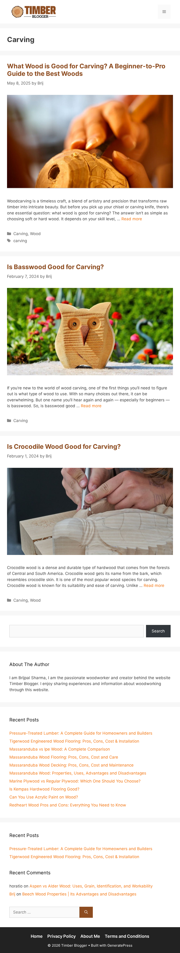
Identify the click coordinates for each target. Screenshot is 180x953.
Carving (20, 233)
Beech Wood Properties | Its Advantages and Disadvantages (79, 894)
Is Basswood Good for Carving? (55, 267)
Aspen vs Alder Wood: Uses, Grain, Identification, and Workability (91, 886)
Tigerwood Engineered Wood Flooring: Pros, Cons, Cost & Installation (74, 741)
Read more (131, 219)
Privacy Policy (61, 936)
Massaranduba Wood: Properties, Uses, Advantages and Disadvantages (77, 773)
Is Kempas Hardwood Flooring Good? (44, 789)
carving (20, 240)
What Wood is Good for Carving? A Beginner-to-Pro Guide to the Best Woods (86, 69)
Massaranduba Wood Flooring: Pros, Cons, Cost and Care (63, 757)
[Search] (86, 912)
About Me (90, 936)
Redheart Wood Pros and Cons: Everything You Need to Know (67, 805)
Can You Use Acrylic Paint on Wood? (43, 797)
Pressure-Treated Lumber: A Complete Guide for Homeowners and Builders (80, 733)
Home (37, 936)
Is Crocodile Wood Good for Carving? (64, 446)
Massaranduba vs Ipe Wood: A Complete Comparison (59, 749)
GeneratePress (119, 945)
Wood (35, 233)
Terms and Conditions (127, 936)
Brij (12, 894)
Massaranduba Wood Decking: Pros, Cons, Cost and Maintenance (71, 765)
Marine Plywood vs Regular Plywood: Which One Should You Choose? (75, 781)
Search (158, 631)
